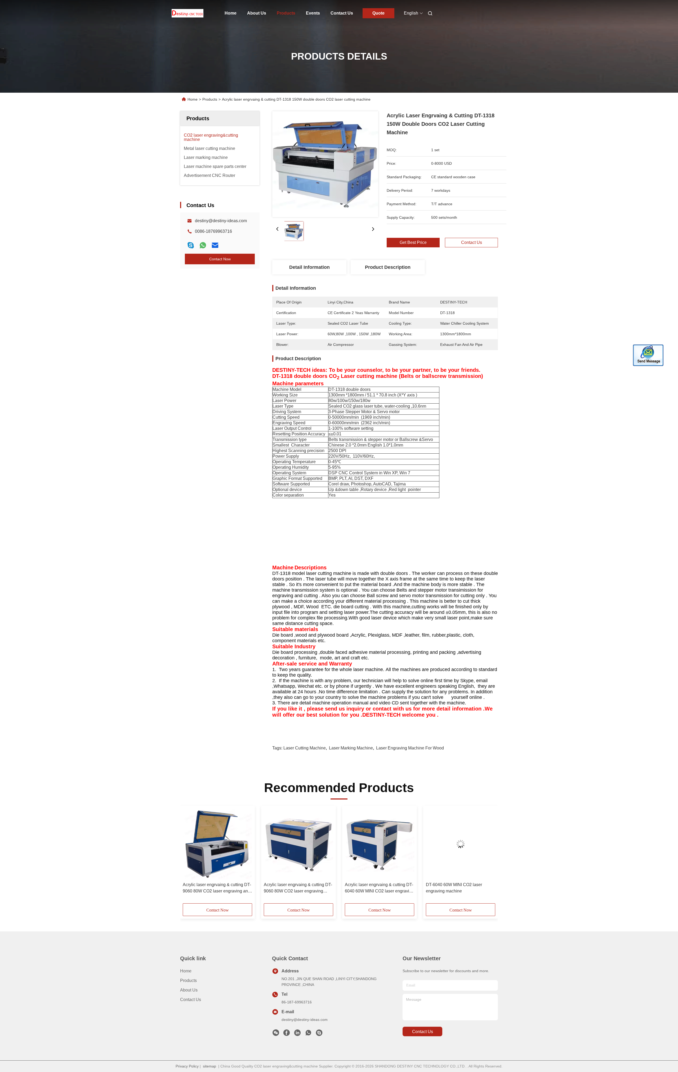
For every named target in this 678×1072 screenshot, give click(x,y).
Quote (378, 13)
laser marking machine (351, 748)
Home (231, 13)
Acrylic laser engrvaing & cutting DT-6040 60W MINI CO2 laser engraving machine (379, 888)
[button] (189, 856)
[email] (215, 245)
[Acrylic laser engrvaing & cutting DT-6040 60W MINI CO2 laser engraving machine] (379, 844)
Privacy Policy (187, 1066)
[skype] (190, 245)
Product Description (388, 267)
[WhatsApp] (203, 245)
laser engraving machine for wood (410, 748)
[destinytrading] (319, 1034)
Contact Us (342, 13)
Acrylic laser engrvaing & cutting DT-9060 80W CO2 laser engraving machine (298, 888)
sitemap (209, 1066)
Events (313, 13)
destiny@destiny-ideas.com (221, 220)
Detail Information (309, 267)
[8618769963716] (308, 1034)
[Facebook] (286, 1034)
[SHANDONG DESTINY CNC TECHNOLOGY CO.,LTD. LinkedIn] (297, 1034)
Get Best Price (413, 242)
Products (286, 13)
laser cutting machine (304, 748)
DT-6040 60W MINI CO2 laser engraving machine (454, 887)
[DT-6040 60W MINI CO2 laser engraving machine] (460, 844)
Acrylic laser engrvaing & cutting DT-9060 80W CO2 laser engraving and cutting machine (217, 888)
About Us (256, 13)
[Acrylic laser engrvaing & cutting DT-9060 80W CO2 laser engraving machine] (298, 844)
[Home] (187, 13)
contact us (422, 1031)
